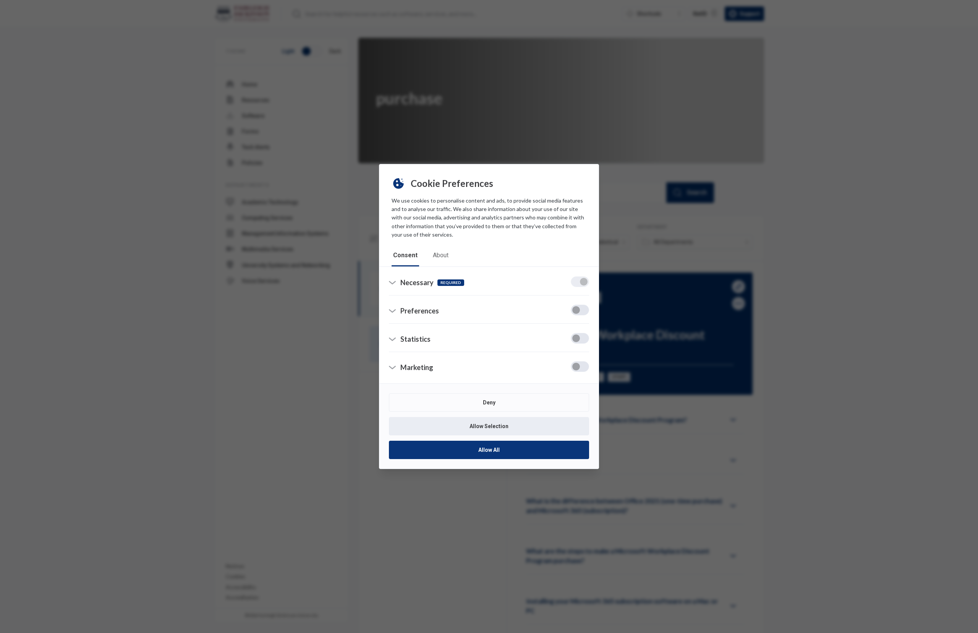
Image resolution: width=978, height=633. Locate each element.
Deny (489, 402)
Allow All (489, 450)
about (441, 255)
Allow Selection (489, 426)
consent (405, 255)
